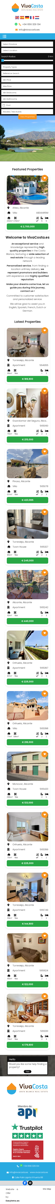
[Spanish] (22, 17)
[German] (27, 17)
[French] (32, 17)
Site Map (47, 1189)
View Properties (27, 116)
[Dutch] (37, 17)
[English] (17, 17)
